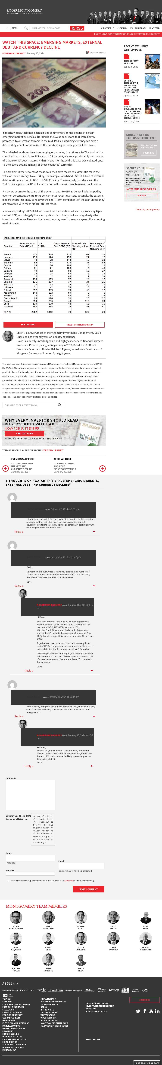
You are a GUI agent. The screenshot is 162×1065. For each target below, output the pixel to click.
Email (61, 861)
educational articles (14, 1039)
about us (91, 1008)
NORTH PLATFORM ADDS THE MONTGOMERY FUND (65, 466)
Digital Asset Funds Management (13, 1048)
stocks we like (10, 1033)
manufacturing (11, 1025)
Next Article (63, 459)
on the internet (49, 1012)
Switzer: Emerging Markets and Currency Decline (22, 466)
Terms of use (93, 1039)
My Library (140, 28)
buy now (141, 195)
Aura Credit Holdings (14, 1044)
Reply (18, 532)
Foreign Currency (14, 53)
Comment (11, 778)
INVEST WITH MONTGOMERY (80, 324)
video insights (48, 1017)
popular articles (12, 1036)
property (7, 1031)
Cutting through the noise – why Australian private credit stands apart (131, 86)
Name (9, 853)
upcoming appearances (53, 1001)
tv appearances (49, 1004)
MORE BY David (28, 324)
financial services (12, 1012)
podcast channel (50, 1020)
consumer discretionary (16, 1004)
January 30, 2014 (63, 471)
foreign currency (12, 1015)
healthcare (8, 1020)
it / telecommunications (15, 1023)
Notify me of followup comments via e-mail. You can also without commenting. (52, 880)
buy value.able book (97, 1003)
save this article (98, 53)
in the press (47, 1009)
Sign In (123, 28)
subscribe (148, 153)
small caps (8, 1009)
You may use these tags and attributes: (18, 817)
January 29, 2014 (20, 471)
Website (10, 870)
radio (43, 1007)
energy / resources (13, 1007)
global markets (11, 1017)
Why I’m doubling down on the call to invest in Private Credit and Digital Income (133, 112)
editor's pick (9, 1042)
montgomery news (96, 1011)
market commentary (13, 1028)
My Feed (156, 28)
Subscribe (105, 28)
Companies (8, 1001)
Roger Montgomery (49, 604)
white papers (47, 1015)
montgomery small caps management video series (54, 1024)
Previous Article (23, 459)
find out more (24, 433)
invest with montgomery (100, 1005)
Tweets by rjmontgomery (148, 209)
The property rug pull (131, 62)
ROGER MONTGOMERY (25, 11)
